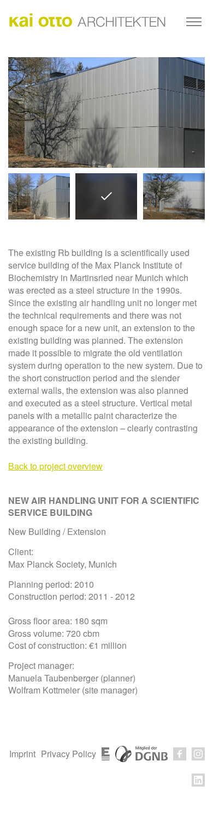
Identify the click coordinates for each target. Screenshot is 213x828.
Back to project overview (55, 466)
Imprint (22, 753)
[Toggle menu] (194, 22)
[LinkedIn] (198, 780)
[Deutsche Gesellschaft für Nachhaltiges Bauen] (141, 754)
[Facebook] (179, 753)
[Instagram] (198, 753)
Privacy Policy (68, 753)
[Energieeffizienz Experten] (106, 753)
